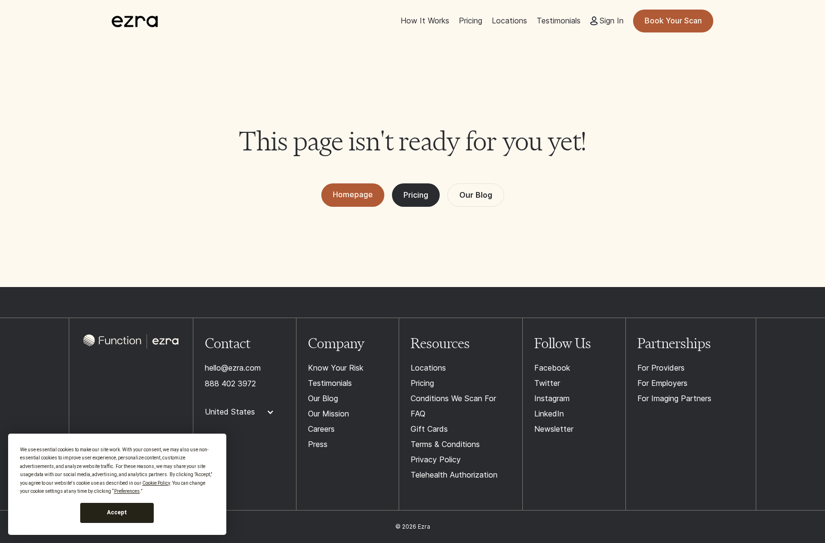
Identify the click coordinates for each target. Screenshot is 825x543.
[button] (244, 412)
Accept (117, 512)
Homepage (353, 194)
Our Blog (475, 195)
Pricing (415, 195)
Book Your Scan (673, 20)
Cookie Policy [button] (156, 483)
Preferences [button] (127, 491)
